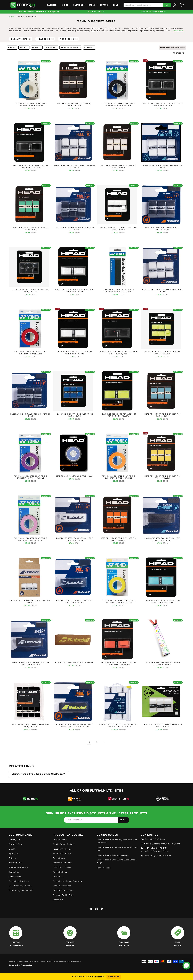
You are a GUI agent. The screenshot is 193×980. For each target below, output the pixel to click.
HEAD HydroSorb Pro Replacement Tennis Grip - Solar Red (118, 664)
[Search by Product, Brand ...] (167, 5)
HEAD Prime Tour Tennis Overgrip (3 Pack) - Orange (118, 539)
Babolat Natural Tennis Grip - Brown (74, 662)
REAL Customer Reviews (20, 886)
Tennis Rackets (60, 839)
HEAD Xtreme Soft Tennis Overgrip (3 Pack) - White (118, 229)
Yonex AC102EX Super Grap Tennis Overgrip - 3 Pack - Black (118, 104)
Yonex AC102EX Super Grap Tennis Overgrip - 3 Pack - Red (30, 353)
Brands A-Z (58, 900)
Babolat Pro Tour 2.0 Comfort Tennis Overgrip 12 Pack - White (118, 726)
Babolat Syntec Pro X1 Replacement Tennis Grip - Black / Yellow (74, 726)
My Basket (13, 853)
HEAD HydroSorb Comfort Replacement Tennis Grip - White (74, 291)
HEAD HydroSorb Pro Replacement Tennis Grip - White (74, 353)
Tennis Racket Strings (63, 890)
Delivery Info (14, 839)
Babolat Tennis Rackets (63, 844)
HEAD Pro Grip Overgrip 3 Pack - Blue (74, 476)
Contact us (14, 872)
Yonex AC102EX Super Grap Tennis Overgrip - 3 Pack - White (30, 104)
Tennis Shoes (59, 858)
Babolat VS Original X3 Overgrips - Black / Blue (162, 229)
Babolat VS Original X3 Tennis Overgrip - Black (30, 415)
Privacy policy (26, 965)
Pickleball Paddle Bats (63, 895)
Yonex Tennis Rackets (63, 853)
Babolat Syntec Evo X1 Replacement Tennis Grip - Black (162, 539)
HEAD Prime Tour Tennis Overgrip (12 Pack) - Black (30, 726)
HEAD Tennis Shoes (62, 867)
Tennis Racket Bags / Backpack (67, 881)
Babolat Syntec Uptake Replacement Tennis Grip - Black (30, 664)
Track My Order (16, 844)
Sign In (12, 849)
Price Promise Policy (18, 867)
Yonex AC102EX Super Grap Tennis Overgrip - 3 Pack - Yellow (118, 601)
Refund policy (14, 965)
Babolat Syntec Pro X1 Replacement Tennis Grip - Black (74, 601)
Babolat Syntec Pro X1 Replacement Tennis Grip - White (74, 539)
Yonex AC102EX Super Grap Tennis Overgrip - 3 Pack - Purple (30, 477)
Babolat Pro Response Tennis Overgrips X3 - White (74, 167)
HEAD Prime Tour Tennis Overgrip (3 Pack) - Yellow (162, 477)
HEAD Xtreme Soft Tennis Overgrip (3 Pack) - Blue (74, 415)
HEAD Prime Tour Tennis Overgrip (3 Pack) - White (118, 167)
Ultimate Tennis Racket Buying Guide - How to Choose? (117, 841)
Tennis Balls (58, 876)
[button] (53, 5)
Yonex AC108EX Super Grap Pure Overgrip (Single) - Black (118, 291)
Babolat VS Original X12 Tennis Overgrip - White (30, 601)
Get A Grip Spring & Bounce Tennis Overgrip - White (162, 664)
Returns (12, 858)
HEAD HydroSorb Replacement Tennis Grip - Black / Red (118, 353)
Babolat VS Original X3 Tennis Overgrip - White (162, 291)
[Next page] (103, 742)
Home (11, 16)
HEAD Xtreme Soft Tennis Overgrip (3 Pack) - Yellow (162, 353)
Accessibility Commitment (21, 890)
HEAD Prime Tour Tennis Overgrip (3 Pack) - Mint (30, 229)
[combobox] (147, 5)
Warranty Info (15, 863)
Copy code (113, 977)
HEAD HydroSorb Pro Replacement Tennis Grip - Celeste (162, 601)
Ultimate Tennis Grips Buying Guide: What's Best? (39, 774)
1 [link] (89, 742)
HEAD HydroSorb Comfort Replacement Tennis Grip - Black (162, 104)
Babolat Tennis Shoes (62, 863)
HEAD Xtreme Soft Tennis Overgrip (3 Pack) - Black (30, 291)
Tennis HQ (27, 961)
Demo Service (15, 876)
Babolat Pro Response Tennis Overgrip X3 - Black (74, 229)
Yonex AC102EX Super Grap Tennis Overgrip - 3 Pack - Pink (30, 539)
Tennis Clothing (60, 872)
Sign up (123, 820)
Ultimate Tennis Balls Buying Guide (113, 855)
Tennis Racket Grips (62, 886)
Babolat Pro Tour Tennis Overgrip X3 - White (162, 167)
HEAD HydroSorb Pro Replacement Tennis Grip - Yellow (118, 415)
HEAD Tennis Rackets (62, 849)
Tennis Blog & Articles (19, 881)
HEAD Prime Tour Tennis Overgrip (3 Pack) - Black (74, 104)
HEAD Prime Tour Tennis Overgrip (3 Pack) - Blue (162, 415)
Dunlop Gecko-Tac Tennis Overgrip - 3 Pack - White (162, 726)
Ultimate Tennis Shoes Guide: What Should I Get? (117, 849)
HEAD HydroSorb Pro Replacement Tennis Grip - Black (30, 167)
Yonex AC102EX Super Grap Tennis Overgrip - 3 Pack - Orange (118, 477)
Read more (178, 30)
